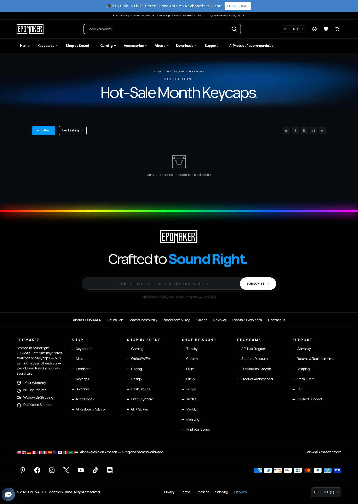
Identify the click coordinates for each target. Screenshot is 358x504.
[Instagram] (52, 470)
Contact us (276, 320)
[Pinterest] (23, 470)
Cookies (240, 492)
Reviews (219, 320)
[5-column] (322, 130)
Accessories (134, 46)
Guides (201, 320)
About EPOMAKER (87, 320)
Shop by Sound (77, 46)
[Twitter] (66, 470)
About (160, 46)
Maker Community (143, 320)
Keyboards (45, 46)
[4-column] (313, 130)
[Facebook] (37, 470)
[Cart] (337, 29)
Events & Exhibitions (247, 320)
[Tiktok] (95, 470)
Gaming (106, 46)
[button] (162, 29)
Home (25, 46)
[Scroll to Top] (350, 481)
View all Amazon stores (324, 452)
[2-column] (295, 130)
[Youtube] (81, 470)
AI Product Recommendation (252, 46)
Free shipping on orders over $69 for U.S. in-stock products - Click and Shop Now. (158, 15)
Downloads (185, 46)
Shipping (221, 492)
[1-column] (286, 130)
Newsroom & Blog (176, 320)
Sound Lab (115, 320)
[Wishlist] (326, 29)
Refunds (202, 492)
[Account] (314, 29)
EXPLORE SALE (237, 6)
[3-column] (304, 130)
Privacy (169, 492)
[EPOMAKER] (179, 236)
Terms (185, 492)
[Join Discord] (110, 470)
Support (211, 46)
